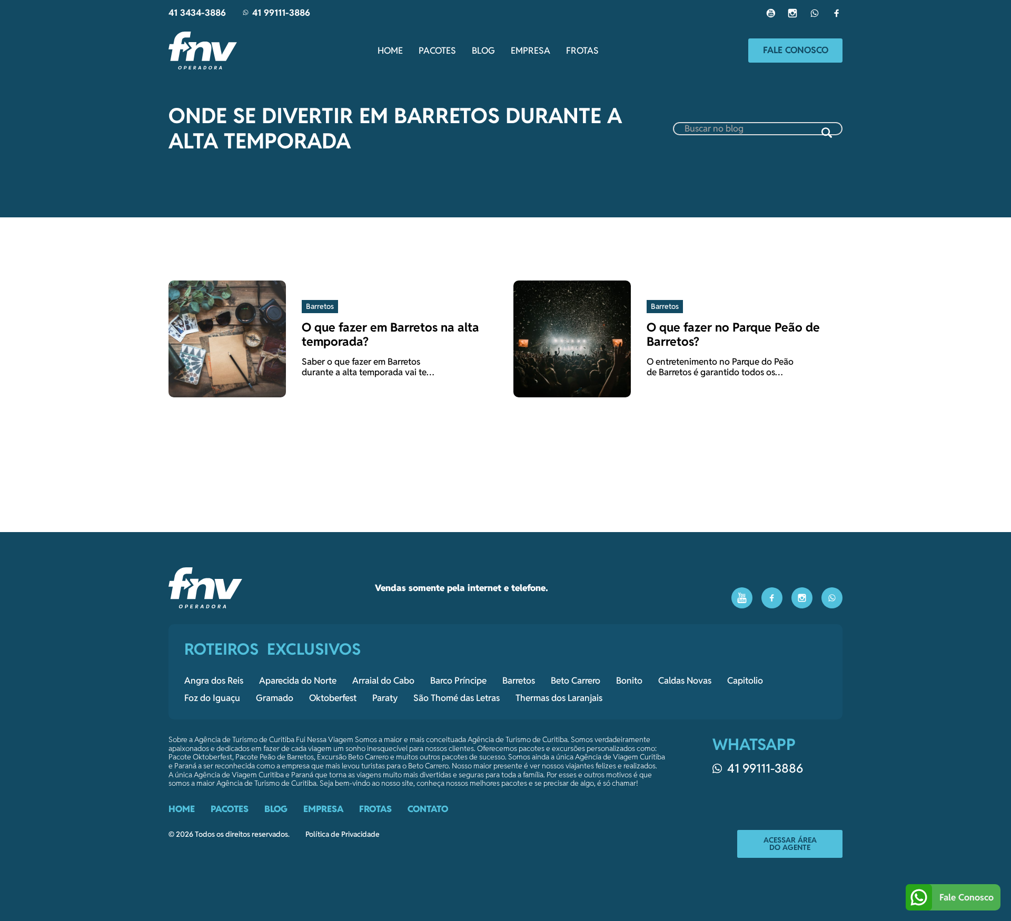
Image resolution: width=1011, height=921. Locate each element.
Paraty (385, 698)
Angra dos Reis (213, 680)
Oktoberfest (332, 698)
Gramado (274, 698)
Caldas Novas (684, 680)
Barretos (518, 680)
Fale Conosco (795, 50)
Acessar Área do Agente (790, 843)
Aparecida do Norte (297, 680)
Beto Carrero (575, 680)
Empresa (530, 50)
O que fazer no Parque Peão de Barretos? (733, 334)
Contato (428, 809)
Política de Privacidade (342, 834)
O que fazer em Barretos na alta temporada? (390, 334)
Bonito (629, 680)
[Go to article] (227, 338)
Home (390, 50)
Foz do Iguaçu (212, 698)
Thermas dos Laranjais (559, 698)
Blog (483, 50)
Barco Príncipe (458, 680)
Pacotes (437, 50)
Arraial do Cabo (383, 680)
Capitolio (745, 680)
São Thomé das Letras (456, 698)
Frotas (582, 50)
